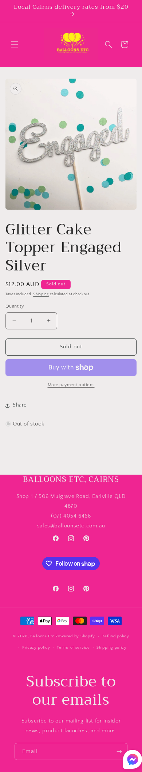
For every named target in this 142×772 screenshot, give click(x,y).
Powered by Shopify (75, 636)
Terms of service (73, 647)
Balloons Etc (42, 636)
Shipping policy (111, 647)
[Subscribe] (119, 751)
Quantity (14, 306)
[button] (15, 44)
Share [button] (20, 405)
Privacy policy (36, 647)
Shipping (41, 294)
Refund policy (115, 636)
